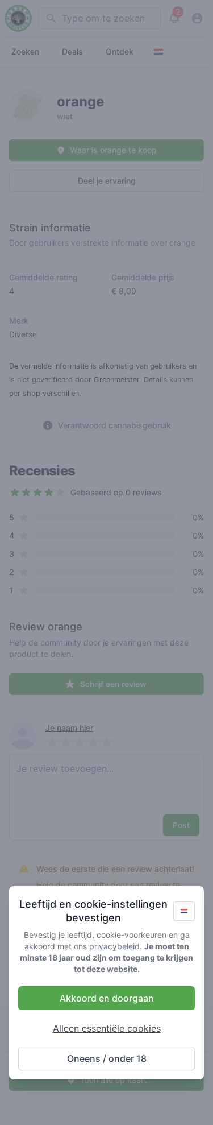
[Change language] (184, 911)
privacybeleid (114, 946)
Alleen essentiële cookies (107, 1028)
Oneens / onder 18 (107, 1058)
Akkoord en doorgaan (107, 998)
